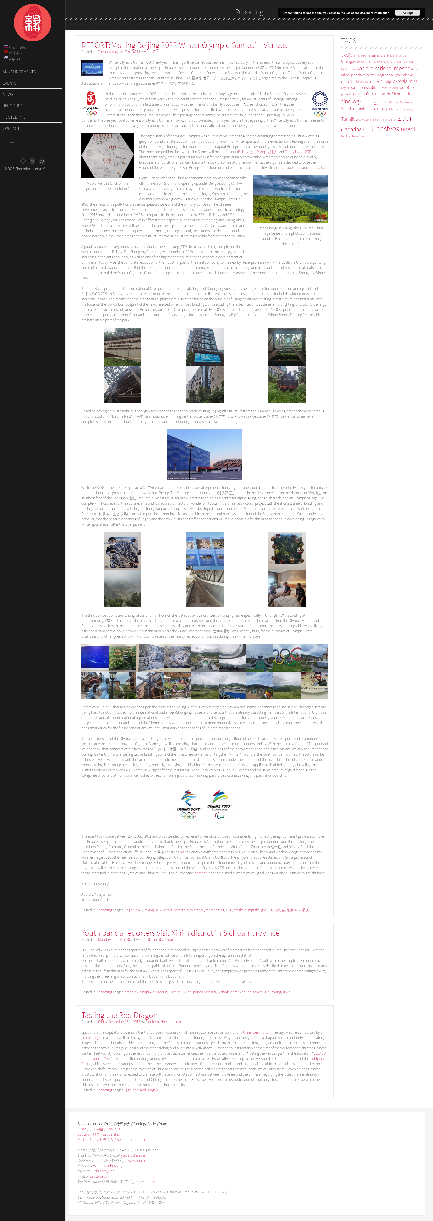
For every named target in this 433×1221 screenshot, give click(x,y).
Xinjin (286, 991)
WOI (228, 909)
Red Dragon (149, 1089)
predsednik (347, 94)
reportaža (181, 909)
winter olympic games (207, 909)
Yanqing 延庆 (267, 151)
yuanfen (392, 119)
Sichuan (245, 991)
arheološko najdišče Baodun (145, 991)
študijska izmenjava (352, 136)
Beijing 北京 (247, 151)
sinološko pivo (390, 102)
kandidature (348, 69)
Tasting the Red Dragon (119, 1014)
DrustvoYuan (100, 1176)
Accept (408, 12)
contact (201, 872)
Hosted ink (14, 117)
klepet (414, 69)
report (167, 909)
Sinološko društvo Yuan (156, 939)
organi (345, 88)
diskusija (362, 61)
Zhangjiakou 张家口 (300, 151)
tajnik (387, 109)
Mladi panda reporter (200, 991)
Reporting (13, 105)
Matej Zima (152, 51)
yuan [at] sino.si (133, 1155)
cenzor (403, 55)
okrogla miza (405, 81)
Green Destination (256, 1032)
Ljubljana (131, 1089)
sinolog (350, 101)
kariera (364, 68)
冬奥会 (279, 909)
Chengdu (175, 991)
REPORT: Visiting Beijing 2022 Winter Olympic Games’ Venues (184, 44)
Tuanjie (348, 118)
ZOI (270, 909)
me (182, 851)
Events (9, 83)
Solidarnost (406, 102)
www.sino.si (136, 1160)
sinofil (411, 93)
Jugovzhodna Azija (385, 61)
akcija (347, 54)
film (370, 61)
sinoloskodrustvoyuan (111, 1165)
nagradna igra (388, 75)
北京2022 (293, 909)
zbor (405, 117)
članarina (351, 129)
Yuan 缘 (149, 1181)
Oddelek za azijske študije (371, 81)
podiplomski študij (365, 87)
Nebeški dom (227, 991)
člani (367, 129)
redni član (364, 93)
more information (377, 13)
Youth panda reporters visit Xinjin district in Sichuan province (180, 932)
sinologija (371, 101)
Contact (11, 128)
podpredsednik (390, 88)
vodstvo (360, 119)
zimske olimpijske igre (249, 909)
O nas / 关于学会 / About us (99, 1128)
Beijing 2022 (133, 909)
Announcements (19, 72)
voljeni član (372, 119)
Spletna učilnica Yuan (362, 108)
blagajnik (392, 55)
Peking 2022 (152, 909)
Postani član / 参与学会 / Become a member (111, 1139)
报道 (305, 909)
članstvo (383, 128)
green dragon (91, 1037)
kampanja (404, 61)
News (8, 94)
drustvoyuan (105, 1170)
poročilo (407, 87)
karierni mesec (392, 68)
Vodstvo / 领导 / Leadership (99, 1134)
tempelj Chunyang (267, 991)
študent (406, 129)
